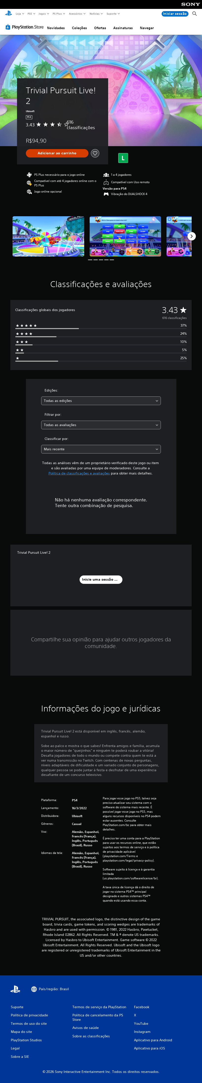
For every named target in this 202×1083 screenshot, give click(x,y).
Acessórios (75, 13)
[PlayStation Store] (25, 27)
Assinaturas (123, 28)
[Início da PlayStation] (8, 14)
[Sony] (191, 7)
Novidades (56, 28)
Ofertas (100, 28)
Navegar (147, 28)
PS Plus (57, 13)
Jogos (42, 13)
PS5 (30, 13)
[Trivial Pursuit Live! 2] (48, 236)
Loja (18, 13)
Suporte (112, 13)
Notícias (95, 13)
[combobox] (101, 400)
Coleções (79, 28)
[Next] (191, 236)
